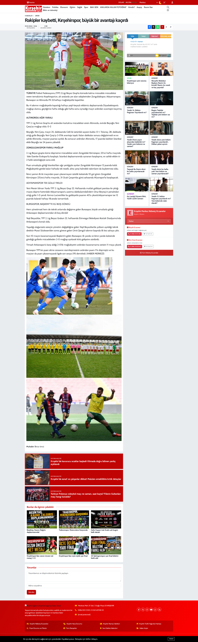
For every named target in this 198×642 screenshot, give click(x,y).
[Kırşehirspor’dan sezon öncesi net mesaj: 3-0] (42, 545)
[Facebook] (139, 609)
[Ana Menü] (168, 10)
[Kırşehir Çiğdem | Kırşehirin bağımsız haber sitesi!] (33, 8)
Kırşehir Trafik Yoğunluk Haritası (150, 624)
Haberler (28, 16)
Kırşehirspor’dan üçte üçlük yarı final (73, 556)
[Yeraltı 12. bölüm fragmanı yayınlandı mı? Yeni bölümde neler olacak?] (161, 185)
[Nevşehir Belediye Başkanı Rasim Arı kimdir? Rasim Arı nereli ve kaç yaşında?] (161, 69)
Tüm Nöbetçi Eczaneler (150, 253)
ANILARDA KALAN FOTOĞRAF (113, 7)
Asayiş (139, 7)
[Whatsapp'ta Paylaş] (158, 27)
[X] (143, 609)
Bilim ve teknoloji (50, 10)
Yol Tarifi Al (148, 234)
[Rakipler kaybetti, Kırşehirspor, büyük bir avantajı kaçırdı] (74, 61)
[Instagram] (147, 609)
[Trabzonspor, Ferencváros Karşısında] (74, 519)
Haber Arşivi (143, 628)
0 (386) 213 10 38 (135, 234)
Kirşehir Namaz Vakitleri (111, 624)
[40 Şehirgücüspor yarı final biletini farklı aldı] (106, 545)
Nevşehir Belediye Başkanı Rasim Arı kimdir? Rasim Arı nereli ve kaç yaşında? (160, 84)
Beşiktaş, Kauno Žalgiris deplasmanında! (36, 531)
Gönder (31, 592)
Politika (55, 7)
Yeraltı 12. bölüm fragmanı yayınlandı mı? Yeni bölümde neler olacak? (161, 199)
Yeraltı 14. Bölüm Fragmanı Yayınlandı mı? (136, 111)
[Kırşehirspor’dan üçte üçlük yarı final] (74, 545)
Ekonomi (64, 7)
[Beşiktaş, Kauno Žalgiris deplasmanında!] (42, 519)
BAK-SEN (94, 7)
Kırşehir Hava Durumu (74, 624)
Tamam (171, 639)
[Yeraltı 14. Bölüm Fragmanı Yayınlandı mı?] (137, 98)
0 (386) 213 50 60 (135, 246)
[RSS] (159, 609)
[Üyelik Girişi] (171, 2)
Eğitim (72, 7)
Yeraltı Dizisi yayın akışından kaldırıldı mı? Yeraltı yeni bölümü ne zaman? (136, 143)
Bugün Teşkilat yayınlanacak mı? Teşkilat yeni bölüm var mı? (160, 113)
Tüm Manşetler (71, 628)
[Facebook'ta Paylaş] (149, 27)
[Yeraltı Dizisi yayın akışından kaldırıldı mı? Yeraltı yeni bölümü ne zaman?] (137, 128)
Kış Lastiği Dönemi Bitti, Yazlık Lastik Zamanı (136, 197)
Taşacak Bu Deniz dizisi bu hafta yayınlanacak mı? (136, 171)
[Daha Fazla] (162, 27)
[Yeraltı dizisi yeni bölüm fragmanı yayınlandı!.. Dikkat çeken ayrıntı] (161, 128)
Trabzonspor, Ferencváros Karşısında (73, 530)
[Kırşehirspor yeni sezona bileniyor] (137, 69)
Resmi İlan (148, 7)
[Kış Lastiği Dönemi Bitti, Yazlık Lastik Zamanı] (137, 185)
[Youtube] (151, 609)
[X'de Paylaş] (153, 27)
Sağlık (79, 7)
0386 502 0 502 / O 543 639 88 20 (91, 610)
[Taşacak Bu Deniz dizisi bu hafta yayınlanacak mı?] (137, 157)
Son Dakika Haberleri (109, 628)
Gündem (46, 7)
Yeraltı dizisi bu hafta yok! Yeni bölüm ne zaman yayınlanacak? (160, 171)
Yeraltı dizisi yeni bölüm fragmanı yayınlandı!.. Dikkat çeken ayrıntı (161, 142)
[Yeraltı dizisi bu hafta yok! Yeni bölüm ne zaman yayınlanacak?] (161, 157)
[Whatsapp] (155, 609)
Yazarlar (32, 2)
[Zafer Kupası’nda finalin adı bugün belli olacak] (106, 519)
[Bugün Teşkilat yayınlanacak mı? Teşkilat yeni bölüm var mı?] (161, 98)
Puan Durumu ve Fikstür (38, 628)
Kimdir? (131, 7)
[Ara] (168, 7)
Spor (86, 7)
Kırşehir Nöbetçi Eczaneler (39, 624)
